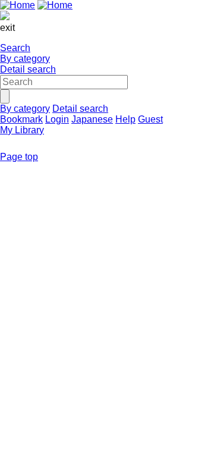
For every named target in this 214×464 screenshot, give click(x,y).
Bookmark (21, 119)
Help (125, 119)
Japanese (92, 119)
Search (15, 48)
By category (25, 59)
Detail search (28, 69)
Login (57, 119)
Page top (19, 157)
